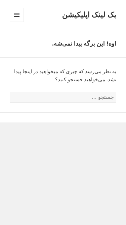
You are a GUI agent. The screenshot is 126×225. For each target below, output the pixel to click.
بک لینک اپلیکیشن (89, 14)
